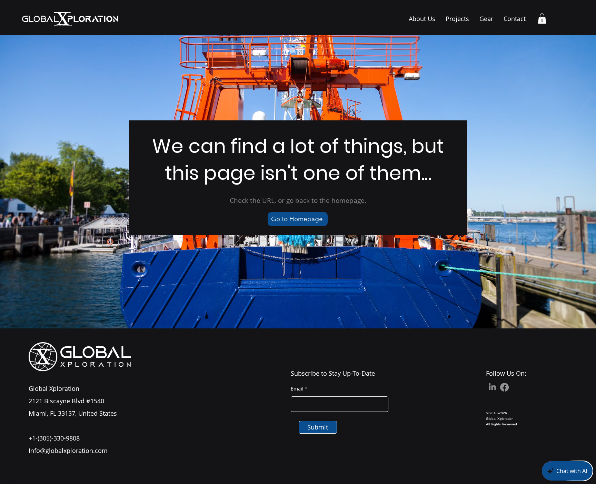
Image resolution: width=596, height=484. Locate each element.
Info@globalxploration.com (68, 450)
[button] (542, 18)
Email (297, 388)
